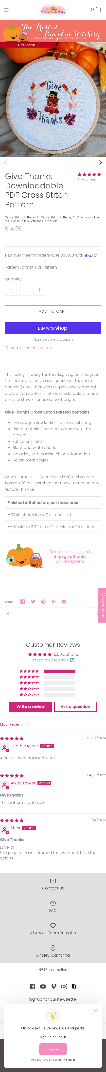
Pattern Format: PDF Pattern (31, 267)
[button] (89, 174)
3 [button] (58, 161)
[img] (12, 738)
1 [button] (38, 161)
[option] (53, 88)
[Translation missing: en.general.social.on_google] (54, 601)
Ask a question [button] (75, 706)
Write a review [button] (31, 706)
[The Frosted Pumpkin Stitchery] (53, 9)
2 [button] (48, 161)
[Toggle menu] (6, 9)
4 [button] (68, 161)
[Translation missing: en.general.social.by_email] (64, 601)
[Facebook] (32, 986)
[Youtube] (43, 986)
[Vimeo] (53, 986)
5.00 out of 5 (66, 654)
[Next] (100, 162)
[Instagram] (64, 986)
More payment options (53, 339)
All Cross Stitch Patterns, (55, 217)
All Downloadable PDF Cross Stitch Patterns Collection (52, 219)
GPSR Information (53, 969)
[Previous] (5, 162)
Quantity (13, 279)
